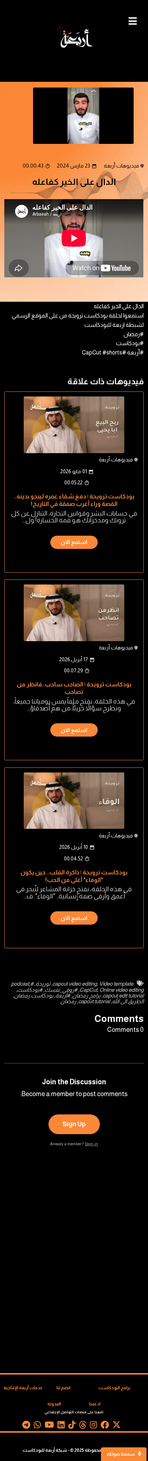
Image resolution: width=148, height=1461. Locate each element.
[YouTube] (49, 1426)
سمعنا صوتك (121, 1454)
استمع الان (74, 542)
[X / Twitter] (116, 1426)
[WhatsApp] (37, 1426)
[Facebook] (105, 1426)
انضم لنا (63, 1387)
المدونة (54, 1403)
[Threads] (82, 1426)
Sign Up (74, 1124)
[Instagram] (93, 1426)
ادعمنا (95, 1403)
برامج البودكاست (114, 1387)
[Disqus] (73, 1260)
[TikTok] (71, 1426)
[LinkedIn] (61, 1426)
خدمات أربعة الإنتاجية (23, 1387)
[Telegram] (26, 1426)
